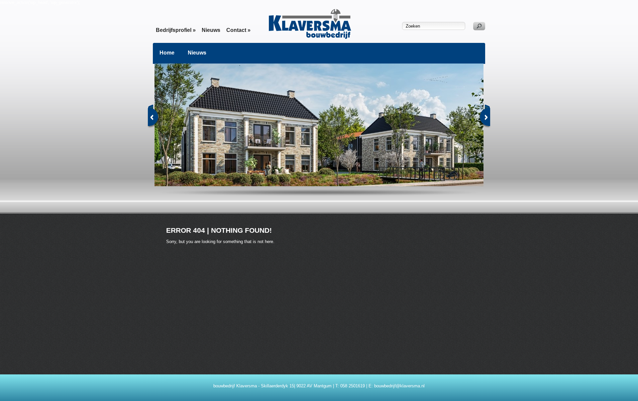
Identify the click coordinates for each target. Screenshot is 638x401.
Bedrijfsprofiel (176, 30)
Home (167, 53)
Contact (238, 30)
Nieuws (211, 30)
